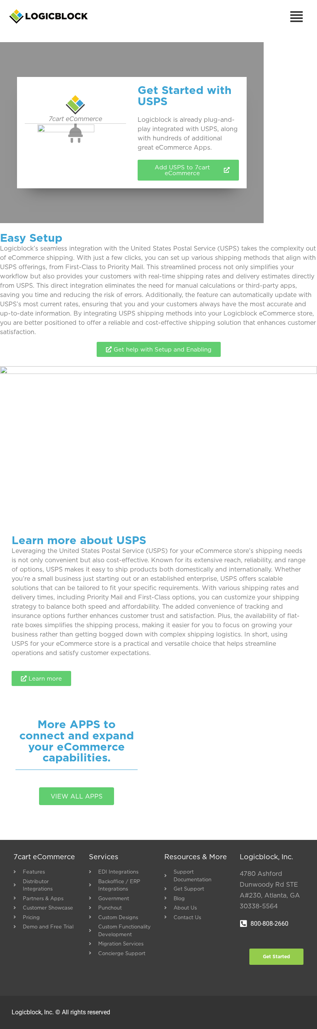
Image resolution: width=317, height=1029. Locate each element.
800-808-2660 (269, 923)
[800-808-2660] (243, 924)
